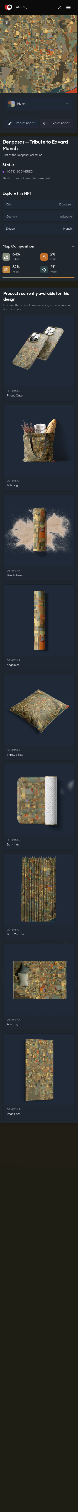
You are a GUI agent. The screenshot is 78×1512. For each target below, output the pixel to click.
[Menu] (70, 7)
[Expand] (73, 246)
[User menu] (60, 7)
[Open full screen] (6, 22)
